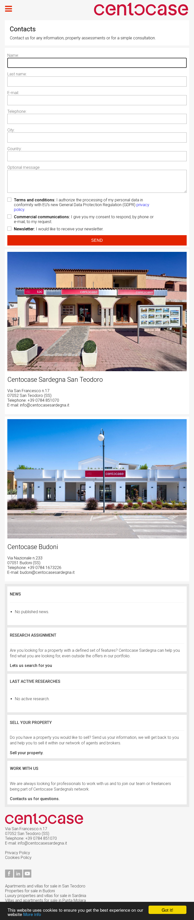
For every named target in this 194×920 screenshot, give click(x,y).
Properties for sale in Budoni (30, 890)
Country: (14, 148)
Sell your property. (26, 752)
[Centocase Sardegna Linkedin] (18, 876)
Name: (13, 55)
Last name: (17, 74)
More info (32, 914)
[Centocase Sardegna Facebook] (9, 876)
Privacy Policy (17, 852)
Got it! (167, 910)
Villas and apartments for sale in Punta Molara (45, 900)
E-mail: (13, 92)
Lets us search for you (31, 665)
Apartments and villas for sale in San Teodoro (45, 886)
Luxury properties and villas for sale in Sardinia (45, 895)
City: (11, 130)
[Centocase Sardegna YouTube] (27, 876)
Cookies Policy (18, 857)
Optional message (23, 167)
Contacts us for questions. (35, 798)
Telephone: (17, 111)
